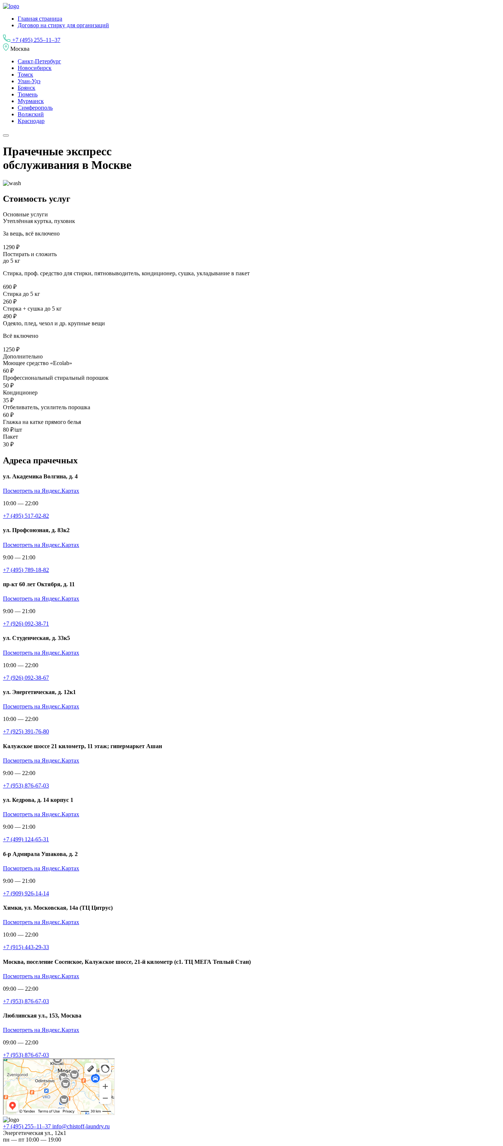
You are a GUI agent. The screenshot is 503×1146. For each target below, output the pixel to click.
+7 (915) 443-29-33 (26, 947)
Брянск (26, 88)
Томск (25, 74)
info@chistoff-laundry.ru (81, 1126)
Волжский (31, 114)
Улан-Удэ (29, 81)
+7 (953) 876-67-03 (26, 785)
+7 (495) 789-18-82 (26, 570)
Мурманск (31, 101)
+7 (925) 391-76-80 (26, 731)
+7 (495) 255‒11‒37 (35, 40)
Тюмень (28, 94)
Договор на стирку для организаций (63, 25)
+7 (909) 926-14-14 (26, 893)
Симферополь (35, 108)
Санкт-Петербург (39, 61)
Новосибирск (35, 68)
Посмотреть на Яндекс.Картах (41, 491)
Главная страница (40, 18)
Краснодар (31, 121)
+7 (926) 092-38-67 (26, 678)
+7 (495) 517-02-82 (26, 516)
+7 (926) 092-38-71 (26, 623)
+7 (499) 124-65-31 (26, 839)
